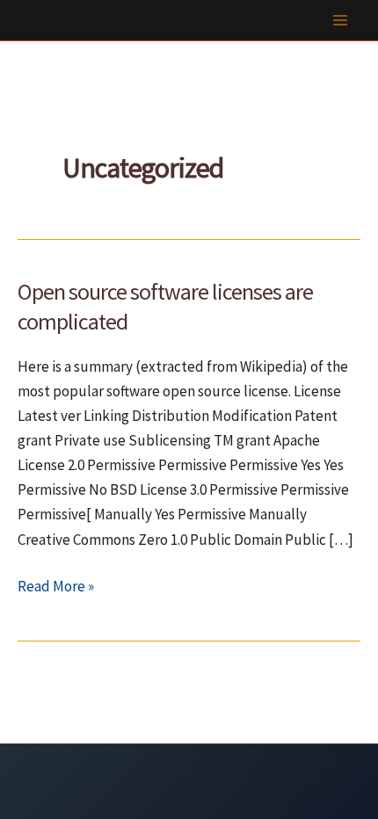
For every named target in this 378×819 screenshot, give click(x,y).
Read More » (56, 587)
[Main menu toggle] (341, 20)
